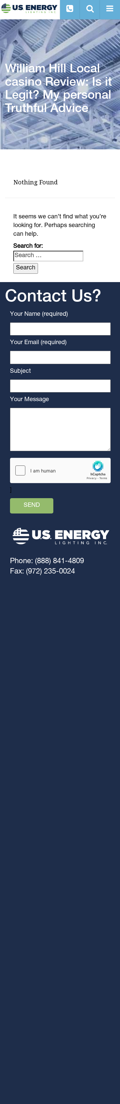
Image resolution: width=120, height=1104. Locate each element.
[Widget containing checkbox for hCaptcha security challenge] (60, 470)
